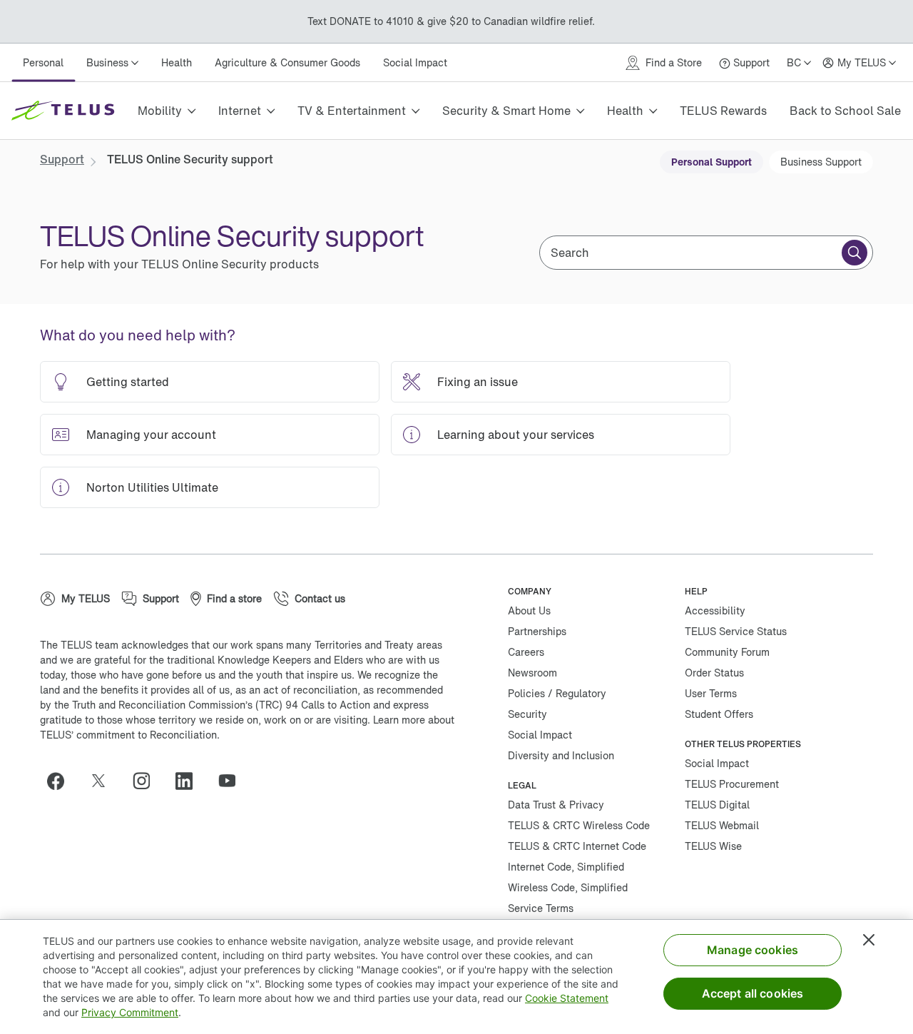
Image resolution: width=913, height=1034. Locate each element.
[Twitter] (104, 780)
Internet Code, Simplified (566, 866)
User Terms (711, 693)
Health (176, 62)
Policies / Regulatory (557, 693)
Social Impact (415, 62)
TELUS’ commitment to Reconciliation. (130, 734)
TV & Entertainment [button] (351, 110)
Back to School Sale (845, 110)
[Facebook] (61, 780)
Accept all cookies (753, 993)
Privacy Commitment (129, 1012)
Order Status (714, 672)
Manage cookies (752, 950)
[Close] (868, 940)
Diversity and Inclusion (561, 755)
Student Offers (719, 713)
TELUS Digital (717, 804)
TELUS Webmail (722, 825)
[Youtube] (232, 780)
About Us (529, 610)
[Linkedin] (189, 780)
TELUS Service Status (736, 631)
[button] (854, 252)
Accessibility (715, 610)
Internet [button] (239, 110)
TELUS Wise (713, 845)
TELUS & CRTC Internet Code (577, 845)
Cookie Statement (566, 998)
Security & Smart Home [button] (506, 110)
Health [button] (625, 110)
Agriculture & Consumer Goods (287, 62)
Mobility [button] (160, 110)
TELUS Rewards (723, 110)
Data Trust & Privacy (556, 804)
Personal (43, 62)
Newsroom (532, 672)
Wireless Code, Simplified (568, 887)
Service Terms (540, 908)
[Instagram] (147, 780)
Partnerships (537, 631)
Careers (526, 651)
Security (527, 713)
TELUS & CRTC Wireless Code (579, 825)
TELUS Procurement (732, 783)
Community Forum (727, 651)
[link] (62, 159)
